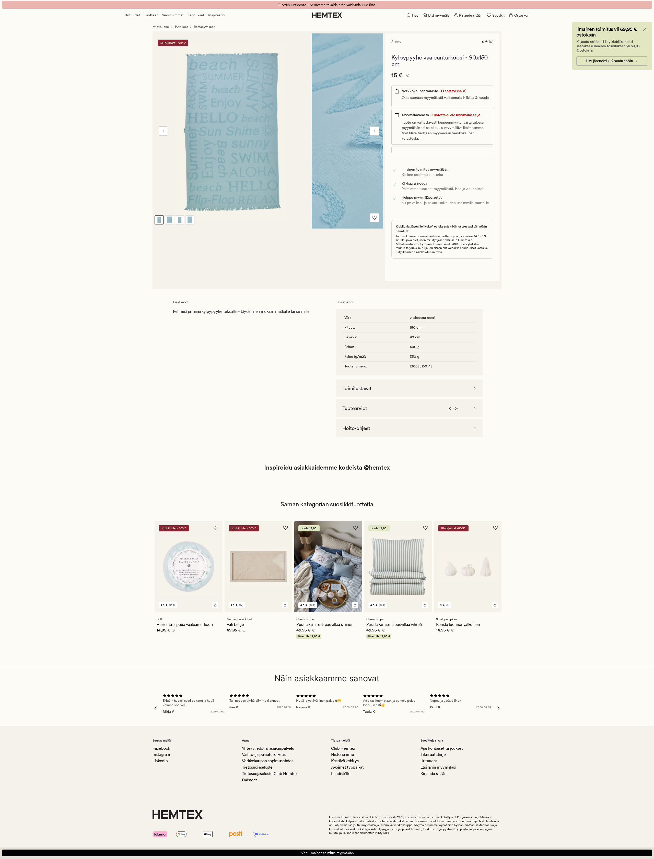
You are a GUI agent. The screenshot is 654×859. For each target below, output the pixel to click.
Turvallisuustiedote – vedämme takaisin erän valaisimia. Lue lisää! (327, 5)
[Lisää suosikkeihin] (374, 217)
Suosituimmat (173, 15)
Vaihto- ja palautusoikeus (264, 754)
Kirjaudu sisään (434, 773)
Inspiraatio (216, 15)
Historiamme (342, 754)
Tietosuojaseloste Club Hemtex (270, 773)
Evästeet (249, 780)
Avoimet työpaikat (347, 767)
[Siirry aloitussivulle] (327, 15)
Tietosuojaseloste (257, 767)
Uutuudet (132, 15)
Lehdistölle (340, 773)
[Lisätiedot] (407, 76)
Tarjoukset (196, 15)
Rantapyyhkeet (204, 27)
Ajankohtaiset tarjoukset (442, 748)
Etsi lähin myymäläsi (438, 767)
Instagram (161, 754)
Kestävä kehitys (344, 760)
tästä (439, 252)
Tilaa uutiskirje (433, 754)
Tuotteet (151, 15)
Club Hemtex (343, 748)
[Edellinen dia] (163, 131)
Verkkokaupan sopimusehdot (267, 760)
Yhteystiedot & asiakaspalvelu (268, 748)
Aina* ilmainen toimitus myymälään (327, 853)
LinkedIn (160, 760)
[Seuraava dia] (374, 131)
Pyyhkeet (181, 27)
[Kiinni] (645, 29)
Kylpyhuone (161, 27)
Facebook (161, 748)
